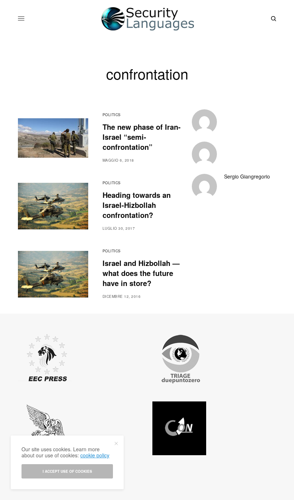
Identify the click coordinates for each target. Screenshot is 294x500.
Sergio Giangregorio (247, 176)
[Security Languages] (147, 18)
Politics (112, 114)
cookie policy (94, 455)
